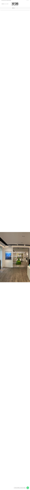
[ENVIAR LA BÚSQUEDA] (7, 4)
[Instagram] (27, 0)
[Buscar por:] (17, 8)
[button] (28, 488)
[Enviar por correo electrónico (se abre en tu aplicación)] (28, 0)
